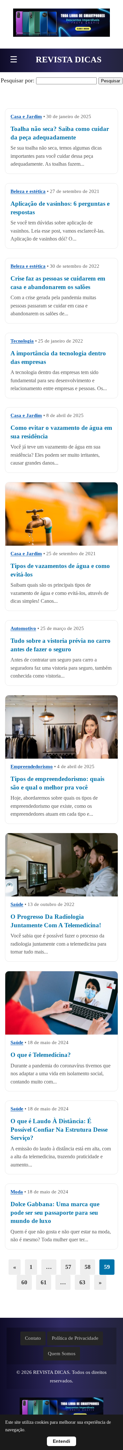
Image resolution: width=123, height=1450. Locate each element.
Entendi (61, 1441)
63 (82, 1282)
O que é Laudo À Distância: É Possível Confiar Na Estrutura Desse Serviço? (59, 1129)
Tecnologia (22, 341)
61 (44, 1282)
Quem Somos (61, 1353)
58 (88, 1267)
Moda (16, 1191)
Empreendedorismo (31, 766)
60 (24, 1282)
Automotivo (23, 628)
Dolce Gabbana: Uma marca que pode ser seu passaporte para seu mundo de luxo (54, 1213)
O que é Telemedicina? (40, 1054)
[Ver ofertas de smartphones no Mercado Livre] (61, 24)
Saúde (16, 904)
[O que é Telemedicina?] (61, 1003)
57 (68, 1267)
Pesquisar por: (17, 80)
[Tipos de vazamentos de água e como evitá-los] (61, 519)
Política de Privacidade (75, 1338)
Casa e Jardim (26, 116)
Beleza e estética (28, 191)
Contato (33, 1338)
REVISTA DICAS (68, 59)
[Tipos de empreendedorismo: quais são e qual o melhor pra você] (61, 732)
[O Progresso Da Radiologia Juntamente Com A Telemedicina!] (61, 864)
